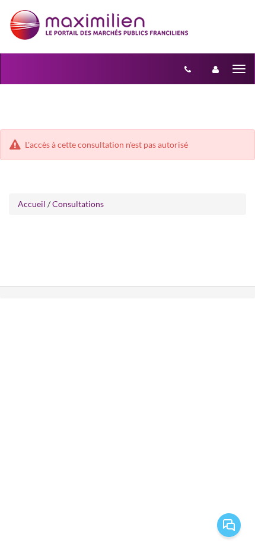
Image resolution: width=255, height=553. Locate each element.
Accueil (32, 204)
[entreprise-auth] (215, 69)
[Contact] (187, 69)
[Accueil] (99, 25)
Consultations (78, 204)
